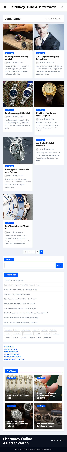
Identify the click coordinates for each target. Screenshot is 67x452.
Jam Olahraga (56, 334)
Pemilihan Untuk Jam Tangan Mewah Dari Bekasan (20, 299)
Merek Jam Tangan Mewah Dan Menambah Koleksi (20, 290)
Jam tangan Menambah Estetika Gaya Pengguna (20, 308)
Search (9, 259)
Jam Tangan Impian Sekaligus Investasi (17, 294)
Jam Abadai (8, 330)
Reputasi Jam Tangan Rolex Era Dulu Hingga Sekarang (22, 285)
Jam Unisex (32, 337)
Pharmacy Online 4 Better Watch (33, 7)
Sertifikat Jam (47, 337)
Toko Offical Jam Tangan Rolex (14, 280)
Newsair (38, 449)
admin (9, 62)
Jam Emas (44, 330)
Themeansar (47, 449)
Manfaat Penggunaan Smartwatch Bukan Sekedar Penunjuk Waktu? (26, 313)
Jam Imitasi (53, 330)
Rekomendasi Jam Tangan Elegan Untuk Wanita (19, 304)
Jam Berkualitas (26, 330)
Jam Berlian (36, 330)
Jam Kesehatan (17, 334)
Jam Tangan (9, 53)
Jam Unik (23, 337)
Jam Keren (8, 334)
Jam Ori (7, 337)
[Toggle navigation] (5, 7)
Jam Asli (17, 330)
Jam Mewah (47, 334)
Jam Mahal (38, 334)
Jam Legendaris (28, 334)
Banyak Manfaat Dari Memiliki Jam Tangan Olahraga (21, 318)
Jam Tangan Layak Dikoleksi (17, 113)
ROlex (39, 337)
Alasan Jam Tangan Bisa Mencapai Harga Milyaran (20, 322)
